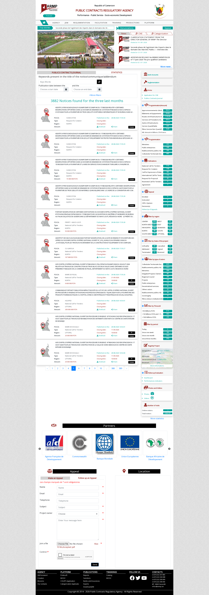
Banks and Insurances (91, 581)
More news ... (166, 66)
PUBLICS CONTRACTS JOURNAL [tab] (66, 72)
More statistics (157, 418)
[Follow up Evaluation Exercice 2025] (143, 373)
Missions (40, 581)
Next (169, 449)
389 (120, 368)
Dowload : (102, 127)
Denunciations (126, 28)
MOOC (63, 578)
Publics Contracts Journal (153, 98)
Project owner (46, 513)
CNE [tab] (140, 33)
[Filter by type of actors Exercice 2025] (143, 259)
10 (101, 368)
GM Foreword (42, 575)
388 (113, 368)
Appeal (168, 28)
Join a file (44, 543)
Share (115, 127)
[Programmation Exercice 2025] (143, 105)
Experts (86, 584)
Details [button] (132, 127)
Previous (39, 449)
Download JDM (88, 587)
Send (95, 564)
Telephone (45, 500)
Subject (43, 506)
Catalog (109, 575)
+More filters (95, 95)
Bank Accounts (152, 75)
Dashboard (148, 378)
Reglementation (153, 82)
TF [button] (131, 280)
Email (42, 493)
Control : (44, 552)
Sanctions (87, 578)
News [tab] (123, 33)
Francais (49, 16)
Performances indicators (153, 381)
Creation (40, 578)
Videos (147, 398)
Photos (147, 394)
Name (42, 487)
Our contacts (42, 584)
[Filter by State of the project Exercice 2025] (143, 241)
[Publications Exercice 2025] (143, 161)
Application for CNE (151, 95)
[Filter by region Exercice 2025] (143, 216)
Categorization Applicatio (69, 584)
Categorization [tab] (161, 33)
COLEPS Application (67, 581)
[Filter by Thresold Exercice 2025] (143, 306)
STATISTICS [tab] (116, 72)
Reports (86, 575)
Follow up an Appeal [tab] (87, 478)
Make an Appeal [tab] (55, 478)
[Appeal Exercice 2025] (143, 192)
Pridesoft (63, 575)
